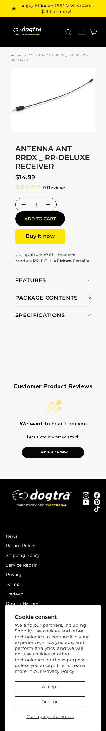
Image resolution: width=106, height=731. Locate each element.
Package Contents (46, 298)
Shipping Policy (23, 555)
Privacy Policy (58, 671)
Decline (50, 701)
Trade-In (14, 594)
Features (30, 280)
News (12, 536)
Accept (50, 686)
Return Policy (20, 545)
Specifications (40, 315)
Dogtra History (22, 603)
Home (16, 55)
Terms (12, 584)
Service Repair (21, 565)
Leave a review (53, 452)
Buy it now (40, 236)
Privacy (14, 574)
